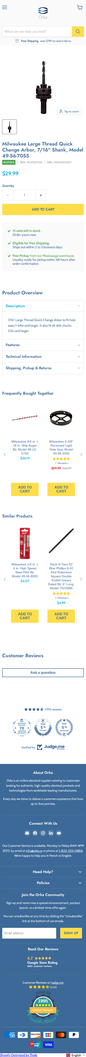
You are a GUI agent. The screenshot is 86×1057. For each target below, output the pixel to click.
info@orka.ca (34, 851)
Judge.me (57, 983)
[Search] (78, 32)
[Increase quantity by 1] (41, 195)
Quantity (8, 186)
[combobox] (37, 32)
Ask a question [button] (43, 672)
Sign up (71, 933)
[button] (43, 306)
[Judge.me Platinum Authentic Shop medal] (43, 727)
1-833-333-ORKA (71, 851)
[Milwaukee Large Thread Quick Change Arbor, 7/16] (9, 127)
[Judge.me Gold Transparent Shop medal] (64, 727)
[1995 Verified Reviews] (43, 1025)
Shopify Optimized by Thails (18, 1055)
